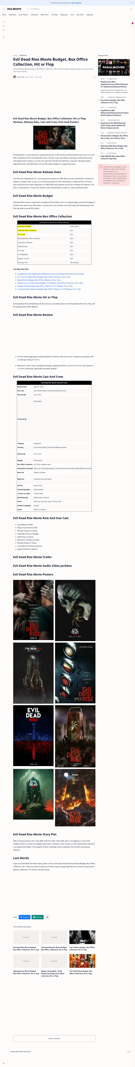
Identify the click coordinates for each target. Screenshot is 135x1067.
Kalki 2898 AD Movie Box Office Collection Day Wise (113, 157)
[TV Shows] (54, 15)
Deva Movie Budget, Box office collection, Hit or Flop (113, 101)
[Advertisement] (71, 35)
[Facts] (72, 15)
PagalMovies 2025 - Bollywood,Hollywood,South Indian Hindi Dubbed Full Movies (115, 112)
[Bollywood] (12, 15)
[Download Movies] (114, 120)
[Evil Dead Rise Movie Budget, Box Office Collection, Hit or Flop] (54, 138)
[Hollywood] (34, 15)
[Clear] (60, 9)
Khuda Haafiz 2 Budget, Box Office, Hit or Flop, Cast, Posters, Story (114, 137)
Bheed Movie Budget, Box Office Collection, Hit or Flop (39, 280)
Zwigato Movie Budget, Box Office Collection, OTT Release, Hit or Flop (45, 286)
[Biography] (64, 15)
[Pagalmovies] (113, 79)
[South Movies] (23, 15)
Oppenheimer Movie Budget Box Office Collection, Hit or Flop (26, 972)
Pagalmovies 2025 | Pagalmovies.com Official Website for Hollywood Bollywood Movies (114, 84)
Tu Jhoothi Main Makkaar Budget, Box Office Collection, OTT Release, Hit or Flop (49, 289)
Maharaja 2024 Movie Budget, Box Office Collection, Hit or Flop (114, 147)
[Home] (4, 15)
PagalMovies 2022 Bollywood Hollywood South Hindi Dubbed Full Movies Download (50, 274)
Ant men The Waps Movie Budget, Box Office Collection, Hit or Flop (43, 277)
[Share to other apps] (47, 917)
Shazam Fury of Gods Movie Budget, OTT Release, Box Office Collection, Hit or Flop (50, 283)
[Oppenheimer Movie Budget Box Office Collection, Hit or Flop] (26, 961)
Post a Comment (54, 1038)
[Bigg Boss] (89, 15)
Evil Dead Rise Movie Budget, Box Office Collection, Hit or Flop (26, 948)
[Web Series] (45, 15)
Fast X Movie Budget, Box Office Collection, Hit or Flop (82, 948)
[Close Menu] (131, 3)
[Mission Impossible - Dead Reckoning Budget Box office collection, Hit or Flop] (54, 961)
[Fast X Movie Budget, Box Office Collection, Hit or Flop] (82, 937)
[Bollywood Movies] (122, 97)
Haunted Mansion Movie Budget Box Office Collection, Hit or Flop (54, 948)
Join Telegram (76, 3)
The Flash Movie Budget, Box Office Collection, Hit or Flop (80, 972)
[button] (131, 8)
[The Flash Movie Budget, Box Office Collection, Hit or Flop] (82, 961)
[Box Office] (80, 15)
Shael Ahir (45, 1052)
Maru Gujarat (18, 910)
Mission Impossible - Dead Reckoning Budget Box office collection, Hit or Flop (52, 973)
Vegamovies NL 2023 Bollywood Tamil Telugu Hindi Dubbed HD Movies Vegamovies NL (113, 125)
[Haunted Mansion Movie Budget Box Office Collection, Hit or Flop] (54, 937)
